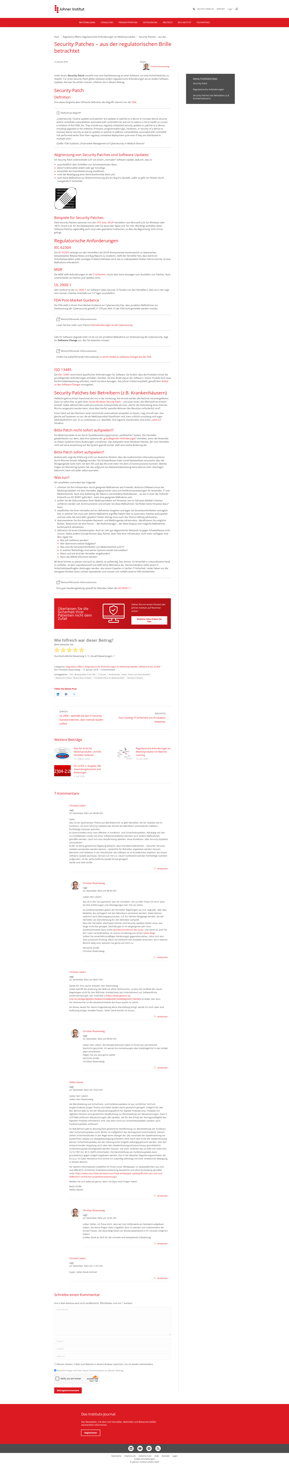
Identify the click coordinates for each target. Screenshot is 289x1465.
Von (67, 669)
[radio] (57, 650)
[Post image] (62, 753)
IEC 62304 (63, 252)
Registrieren (90, 1432)
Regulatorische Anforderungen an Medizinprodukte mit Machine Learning (153, 751)
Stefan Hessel (76, 1082)
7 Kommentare (107, 669)
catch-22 (156, 419)
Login (230, 9)
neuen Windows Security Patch (105, 401)
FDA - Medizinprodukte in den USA (83, 674)
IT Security (102, 674)
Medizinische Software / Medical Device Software (74, 678)
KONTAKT (221, 9)
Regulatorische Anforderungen (208, 89)
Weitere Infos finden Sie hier (149, 620)
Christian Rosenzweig (159, 66)
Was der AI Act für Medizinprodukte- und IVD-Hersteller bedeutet (88, 751)
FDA (134, 102)
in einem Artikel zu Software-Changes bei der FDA (125, 356)
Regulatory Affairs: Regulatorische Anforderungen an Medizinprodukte (101, 666)
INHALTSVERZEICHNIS (205, 79)
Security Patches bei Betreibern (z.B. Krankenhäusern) (211, 97)
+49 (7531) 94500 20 (205, 9)
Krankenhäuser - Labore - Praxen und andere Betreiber (129, 674)
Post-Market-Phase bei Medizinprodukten (109, 678)
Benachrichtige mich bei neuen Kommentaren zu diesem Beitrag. (90, 1370)
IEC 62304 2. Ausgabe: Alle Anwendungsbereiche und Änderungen (87, 769)
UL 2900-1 (80, 289)
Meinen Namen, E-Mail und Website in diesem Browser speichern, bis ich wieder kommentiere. (105, 1364)
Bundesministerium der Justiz (128, 929)
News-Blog (148, 933)
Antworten (162, 868)
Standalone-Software (135, 678)
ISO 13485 (63, 374)
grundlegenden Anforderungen (120, 438)
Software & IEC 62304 (149, 666)
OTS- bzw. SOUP (105, 222)
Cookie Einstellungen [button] (144, 1458)
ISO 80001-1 (124, 588)
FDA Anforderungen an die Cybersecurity (111, 324)
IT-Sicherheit (99, 274)
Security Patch (200, 83)
